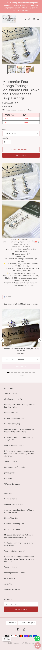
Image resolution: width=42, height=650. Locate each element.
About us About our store (13, 399)
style (4, 129)
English (11, 623)
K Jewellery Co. (18, 643)
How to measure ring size (14, 418)
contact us (8, 478)
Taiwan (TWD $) (26, 623)
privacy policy (9, 473)
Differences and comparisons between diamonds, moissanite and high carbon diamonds (19, 453)
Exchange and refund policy (14, 467)
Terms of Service (10, 462)
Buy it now (21, 155)
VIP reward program (12, 484)
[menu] (38, 18)
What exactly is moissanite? (14, 446)
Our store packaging (12, 424)
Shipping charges (8, 110)
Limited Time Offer (11, 413)
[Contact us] (37, 638)
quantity (5, 138)
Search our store (10, 393)
